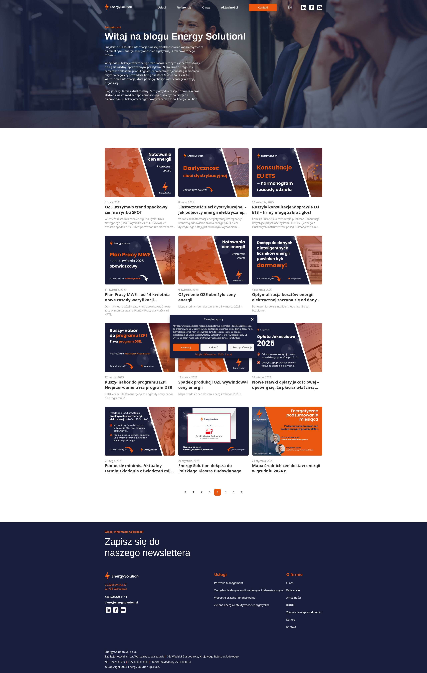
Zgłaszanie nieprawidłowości (304, 612)
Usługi (162, 7)
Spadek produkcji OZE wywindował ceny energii (213, 384)
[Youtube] (318, 7)
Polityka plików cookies (205, 354)
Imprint (228, 354)
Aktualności (229, 7)
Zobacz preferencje (241, 347)
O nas (206, 7)
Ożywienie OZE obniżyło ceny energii (207, 297)
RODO (221, 354)
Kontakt (263, 7)
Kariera (290, 619)
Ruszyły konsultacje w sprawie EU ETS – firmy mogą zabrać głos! (285, 209)
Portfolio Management (228, 583)
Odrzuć (213, 347)
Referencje (184, 7)
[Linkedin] (302, 7)
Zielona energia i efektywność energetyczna (242, 605)
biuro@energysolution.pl (121, 602)
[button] (252, 319)
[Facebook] (310, 7)
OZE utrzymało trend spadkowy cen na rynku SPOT (136, 209)
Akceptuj (186, 347)
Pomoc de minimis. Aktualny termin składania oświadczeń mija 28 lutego (139, 468)
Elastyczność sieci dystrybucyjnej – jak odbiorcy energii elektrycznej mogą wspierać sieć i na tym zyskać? (212, 209)
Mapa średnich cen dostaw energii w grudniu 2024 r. (286, 468)
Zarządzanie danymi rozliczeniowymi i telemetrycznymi (249, 590)
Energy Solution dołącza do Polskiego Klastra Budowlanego (209, 468)
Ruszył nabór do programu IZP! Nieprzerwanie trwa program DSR (138, 384)
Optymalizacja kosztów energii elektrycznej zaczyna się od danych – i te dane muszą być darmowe (287, 297)
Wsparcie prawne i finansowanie (234, 597)
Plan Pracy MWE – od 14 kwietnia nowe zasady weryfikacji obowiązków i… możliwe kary (137, 297)
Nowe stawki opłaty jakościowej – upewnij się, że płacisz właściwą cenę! (285, 384)
